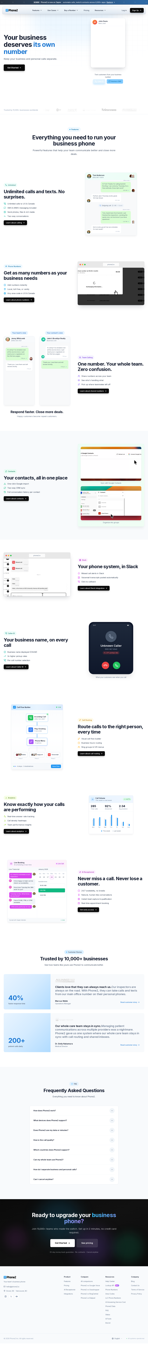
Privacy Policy (136, 1294)
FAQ (107, 1310)
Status (107, 1315)
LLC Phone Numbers (113, 1298)
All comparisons (87, 1281)
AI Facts (108, 1319)
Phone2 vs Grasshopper (90, 1290)
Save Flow (56, 766)
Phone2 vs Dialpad (88, 1298)
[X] (11, 1296)
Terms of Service (137, 1290)
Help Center (110, 1281)
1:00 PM (42, 890)
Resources (99, 10)
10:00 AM (43, 885)
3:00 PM (43, 895)
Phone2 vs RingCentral (89, 1294)
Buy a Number (70, 10)
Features (35, 10)
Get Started (61, 1243)
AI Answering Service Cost (115, 1302)
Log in (124, 10)
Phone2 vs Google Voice (90, 1285)
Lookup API (111, 1285)
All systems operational (136, 1338)
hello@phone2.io (12, 1287)
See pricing (87, 1243)
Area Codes (110, 1294)
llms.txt (107, 1323)
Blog (133, 1281)
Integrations (68, 1294)
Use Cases (52, 10)
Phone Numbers (111, 1290)
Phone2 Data (110, 1306)
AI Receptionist (69, 1290)
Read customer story (128, 1002)
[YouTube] (17, 1296)
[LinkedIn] (5, 1296)
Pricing (86, 10)
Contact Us (135, 1285)
